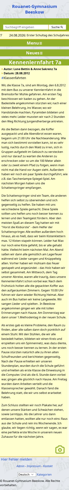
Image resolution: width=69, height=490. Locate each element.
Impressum (34, 466)
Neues (32, 53)
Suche (55, 27)
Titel (37, 22)
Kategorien (44, 474)
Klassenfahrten (13, 78)
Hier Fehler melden (16, 459)
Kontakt (48, 466)
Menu (33, 43)
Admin (20, 466)
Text (48, 22)
